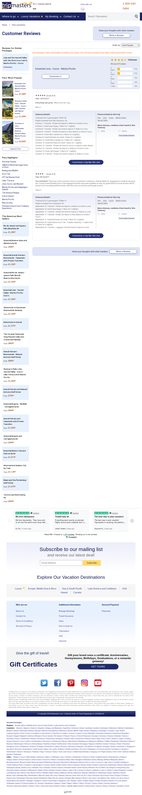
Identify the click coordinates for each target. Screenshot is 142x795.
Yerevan (112, 786)
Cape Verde (119, 731)
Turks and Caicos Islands (49, 786)
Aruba (81, 728)
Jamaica (114, 739)
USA (124, 588)
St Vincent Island (27, 783)
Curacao (71, 733)
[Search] (136, 16)
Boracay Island (37, 762)
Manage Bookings (67, 611)
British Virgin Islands (81, 731)
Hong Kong (50, 739)
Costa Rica (55, 733)
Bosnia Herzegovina (50, 731)
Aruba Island (36, 760)
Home (4, 25)
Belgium (10, 731)
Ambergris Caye (58, 757)
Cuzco (111, 118)
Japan (121, 739)
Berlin (121, 760)
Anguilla (41, 728)
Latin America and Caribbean (102, 588)
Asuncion (46, 760)
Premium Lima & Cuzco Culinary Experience (15, 207)
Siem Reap (52, 781)
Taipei (69, 783)
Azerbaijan (104, 728)
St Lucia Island (120, 781)
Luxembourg (55, 741)
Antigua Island (12, 760)
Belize (16, 731)
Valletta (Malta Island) (75, 786)
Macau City (25, 773)
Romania (71, 746)
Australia (88, 728)
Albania (19, 728)
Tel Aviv (88, 783)
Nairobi (61, 775)
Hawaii (64, 592)
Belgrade (114, 760)
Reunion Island (32, 778)
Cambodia (102, 731)
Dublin (95, 765)
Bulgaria (94, 731)
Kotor (46, 770)
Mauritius (123, 741)
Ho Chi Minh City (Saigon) (105, 768)
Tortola (31, 786)
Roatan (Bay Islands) (73, 778)
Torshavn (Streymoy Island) (17, 786)
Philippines (24, 746)
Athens (53, 760)
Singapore (130, 746)
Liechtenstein (36, 741)
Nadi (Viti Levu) (51, 775)
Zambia (9, 754)
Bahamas (113, 728)
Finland (66, 736)
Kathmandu (32, 770)
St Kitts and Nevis (71, 749)
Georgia (95, 736)
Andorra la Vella (88, 757)
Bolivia (31, 731)
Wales (132, 752)
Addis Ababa (31, 757)
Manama (77, 773)
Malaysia (92, 741)
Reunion (63, 746)
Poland (33, 746)
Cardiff (115, 762)
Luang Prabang (119, 770)
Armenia (75, 728)
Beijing (100, 760)
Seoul (44, 781)
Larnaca (81, 770)
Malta (107, 741)
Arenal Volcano (24, 760)
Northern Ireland (102, 744)
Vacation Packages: (14, 723)
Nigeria (91, 744)
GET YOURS (98, 666)
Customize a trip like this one (86, 162)
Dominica (108, 733)
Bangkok (79, 760)
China (28, 733)
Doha (70, 765)
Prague (118, 775)
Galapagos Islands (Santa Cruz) (19, 768)
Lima (105, 118)
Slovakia (10, 749)
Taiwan (19, 752)
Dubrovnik (103, 765)
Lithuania (46, 741)
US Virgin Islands (104, 752)
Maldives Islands (66, 773)
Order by (116, 45)
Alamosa (40, 757)
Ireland (87, 739)
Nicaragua (84, 744)
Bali (72, 760)
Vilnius (105, 786)
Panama (126, 744)
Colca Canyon (8, 196)
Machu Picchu (8, 199)
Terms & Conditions (24, 621)
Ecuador (10, 736)
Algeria (26, 728)
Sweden (124, 749)
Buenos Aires (84, 762)
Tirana (94, 783)
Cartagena (124, 762)
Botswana (63, 731)
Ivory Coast (105, 739)
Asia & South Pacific (72, 588)
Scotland (98, 746)
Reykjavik (43, 778)
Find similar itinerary (127, 135)
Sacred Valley (102, 120)
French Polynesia (83, 736)
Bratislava (48, 762)
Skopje (73, 781)
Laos (22, 741)
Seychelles (121, 746)
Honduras (40, 739)
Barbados (129, 728)
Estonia (30, 736)
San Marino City (103, 778)
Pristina (125, 775)
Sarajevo (37, 781)
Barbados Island (90, 760)
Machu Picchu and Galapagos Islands (14, 188)
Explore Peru (15, 149)
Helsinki (91, 768)
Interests (62, 641)
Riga (50, 778)
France (73, 736)
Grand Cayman (57, 768)
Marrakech (93, 773)
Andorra (33, 728)
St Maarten (91, 749)
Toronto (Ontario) (110, 783)
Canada (77, 592)
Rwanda (80, 746)
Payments (106, 611)
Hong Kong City (123, 768)
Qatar (57, 746)
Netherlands (62, 744)
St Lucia (83, 749)
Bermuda (23, 731)
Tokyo (100, 783)
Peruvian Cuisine (9, 162)
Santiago (29, 781)
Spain (46, 749)
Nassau (68, 775)
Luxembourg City (13, 773)
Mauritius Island (119, 773)
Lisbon (87, 770)
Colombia (35, 733)
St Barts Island (88, 781)
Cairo (93, 762)
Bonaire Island (25, 762)
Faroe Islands (47, 736)
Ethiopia (38, 736)
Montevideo (33, 775)
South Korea (37, 749)
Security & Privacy (24, 626)
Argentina (66, 728)
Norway (112, 744)
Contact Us (21, 616)
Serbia (112, 746)
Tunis (37, 786)
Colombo (27, 765)
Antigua (123, 757)
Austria (96, 728)
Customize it (55, 76)
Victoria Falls (89, 786)
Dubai (89, 765)
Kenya (9, 741)
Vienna (98, 786)
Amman (68, 757)
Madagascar (83, 741)
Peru (99, 118)
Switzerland (11, 752)
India (72, 739)
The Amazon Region (10, 193)
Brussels (57, 762)
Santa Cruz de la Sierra (119, 778)
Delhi (64, 765)
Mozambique (37, 744)
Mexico (131, 741)
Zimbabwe (17, 754)
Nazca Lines (7, 203)
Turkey (54, 752)
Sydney (57, 783)
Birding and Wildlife (10, 170)
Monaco (10, 744)
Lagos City (72, 770)
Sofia (79, 781)
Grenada (10, 739)
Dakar (58, 765)
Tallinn (75, 783)
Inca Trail (6, 174)
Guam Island (82, 768)
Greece (125, 736)
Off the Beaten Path (11, 177)
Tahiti (63, 783)
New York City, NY (79, 775)
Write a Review (116, 35)
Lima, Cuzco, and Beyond (12, 184)
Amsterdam (76, 757)
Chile (22, 733)
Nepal (53, 744)
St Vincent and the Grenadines (108, 749)
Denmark (99, 733)
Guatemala (25, 739)
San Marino (88, 746)
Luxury (19, 588)
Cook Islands (45, 733)
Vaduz (63, 786)
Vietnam (125, 752)
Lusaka (129, 770)
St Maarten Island (13, 783)
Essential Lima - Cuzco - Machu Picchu (55, 68)
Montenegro (18, 744)
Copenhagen (37, 765)
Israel (93, 739)
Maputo (85, 773)
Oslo (89, 775)
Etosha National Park (126, 765)
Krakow (52, 770)
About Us (20, 611)
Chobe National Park (14, 765)
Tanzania (27, 752)
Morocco (28, 744)
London (109, 770)
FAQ (61, 636)
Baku (68, 760)
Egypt (16, 736)
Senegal (106, 746)
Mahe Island (54, 773)
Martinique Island (105, 773)
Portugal (40, 746)
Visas (61, 621)
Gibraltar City (37, 768)
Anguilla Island (101, 757)
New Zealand (73, 744)
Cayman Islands (13, 733)
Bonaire (38, 731)
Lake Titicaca (8, 180)
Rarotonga (21, 778)
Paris (112, 775)
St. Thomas (39, 783)
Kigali (40, 770)
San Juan (92, 778)
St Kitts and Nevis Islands (104, 781)
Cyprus (78, 733)
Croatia (64, 733)
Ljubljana (95, 770)
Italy (98, 739)
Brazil (70, 731)
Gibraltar (117, 736)
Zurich (127, 786)
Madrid (45, 773)
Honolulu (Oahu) (13, 770)
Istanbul (23, 770)
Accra (22, 757)
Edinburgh (112, 765)
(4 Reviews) (7, 67)
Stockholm (49, 783)
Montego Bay (22, 775)
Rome (85, 778)
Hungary (59, 739)
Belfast (106, 760)
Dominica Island (79, 765)
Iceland (66, 739)
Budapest (74, 762)
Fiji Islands (58, 736)
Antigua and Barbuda (53, 728)
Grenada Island (70, 768)
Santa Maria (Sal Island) (16, 781)
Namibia (47, 744)
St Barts (61, 749)
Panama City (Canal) (100, 775)
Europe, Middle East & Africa (42, 588)
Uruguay (93, 752)
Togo (42, 752)
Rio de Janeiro (58, 778)
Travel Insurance (66, 616)
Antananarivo (113, 757)
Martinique (115, 741)
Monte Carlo (11, 775)
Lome (102, 770)
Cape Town (107, 762)
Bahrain (121, 728)
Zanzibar (120, 786)
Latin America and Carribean (65, 725)
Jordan (127, 739)
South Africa (26, 749)
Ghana (110, 736)
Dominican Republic (121, 733)
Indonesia (79, 739)
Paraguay (10, 746)
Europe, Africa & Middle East (25, 725)
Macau (64, 741)
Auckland (61, 760)
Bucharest (65, 762)
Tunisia (48, 752)
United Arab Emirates (81, 752)
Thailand (35, 752)
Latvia (27, 741)
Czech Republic (89, 733)
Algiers (47, 757)
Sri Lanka (53, 749)
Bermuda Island (12, 762)
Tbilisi (81, 783)
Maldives (100, 741)
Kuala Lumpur (61, 770)
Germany (102, 736)
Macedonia (72, 741)
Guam (17, 739)
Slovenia (17, 749)
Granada (46, 768)
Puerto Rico (49, 746)
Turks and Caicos (65, 752)
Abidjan (16, 757)
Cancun (99, 762)
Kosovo (15, 741)
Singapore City (63, 781)
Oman (119, 744)
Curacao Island (49, 765)
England (23, 736)
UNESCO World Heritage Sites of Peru (15, 166)
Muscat (41, 775)
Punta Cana (11, 778)
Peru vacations (18, 25)
